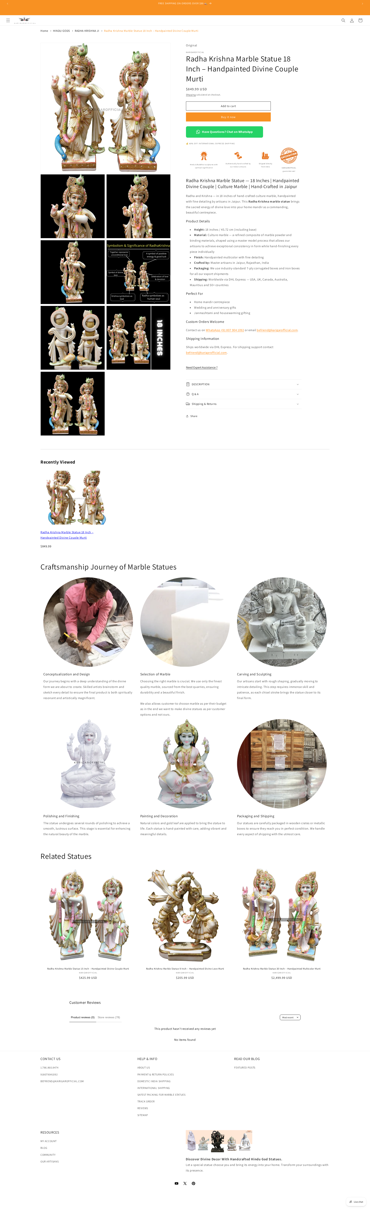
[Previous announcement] (7, 3)
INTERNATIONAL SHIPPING (153, 1088)
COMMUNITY (48, 1154)
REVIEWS (142, 1108)
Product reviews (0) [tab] (83, 1017)
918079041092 (49, 1074)
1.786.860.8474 (49, 1067)
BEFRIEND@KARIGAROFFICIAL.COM (62, 1081)
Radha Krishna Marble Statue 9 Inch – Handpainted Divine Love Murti (185, 968)
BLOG (43, 1148)
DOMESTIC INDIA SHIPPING (154, 1081)
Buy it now (228, 117)
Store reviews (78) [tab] (109, 1017)
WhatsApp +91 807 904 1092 (225, 330)
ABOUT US (143, 1067)
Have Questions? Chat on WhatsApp (227, 132)
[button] (8, 20)
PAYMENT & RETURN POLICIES (155, 1074)
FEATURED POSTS (244, 1067)
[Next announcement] (362, 3)
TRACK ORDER (146, 1101)
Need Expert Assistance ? (202, 367)
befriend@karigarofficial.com (277, 330)
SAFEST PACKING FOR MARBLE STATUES (161, 1094)
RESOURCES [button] (49, 1132)
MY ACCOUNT (48, 1141)
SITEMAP (142, 1115)
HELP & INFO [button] (147, 1059)
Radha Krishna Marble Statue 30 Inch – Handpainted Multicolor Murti (282, 968)
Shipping (191, 94)
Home (44, 31)
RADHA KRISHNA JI (87, 31)
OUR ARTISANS (49, 1161)
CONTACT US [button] (50, 1059)
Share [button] (194, 416)
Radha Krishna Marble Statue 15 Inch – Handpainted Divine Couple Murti (88, 968)
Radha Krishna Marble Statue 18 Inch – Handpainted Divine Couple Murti (151, 31)
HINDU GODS (61, 31)
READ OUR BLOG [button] (247, 1059)
